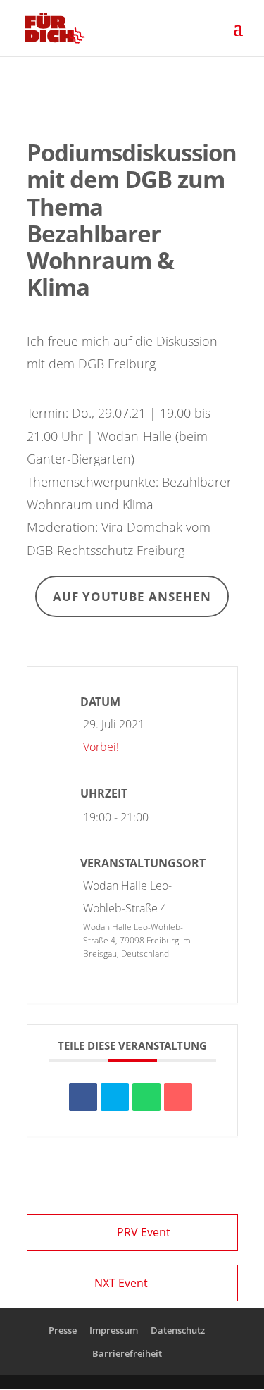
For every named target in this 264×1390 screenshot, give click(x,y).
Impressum (113, 1330)
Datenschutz (178, 1330)
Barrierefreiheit (127, 1353)
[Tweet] (115, 1097)
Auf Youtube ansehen (132, 596)
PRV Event (143, 1232)
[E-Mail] (178, 1097)
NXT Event (121, 1283)
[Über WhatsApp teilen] (146, 1097)
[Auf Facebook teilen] (83, 1097)
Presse (63, 1330)
